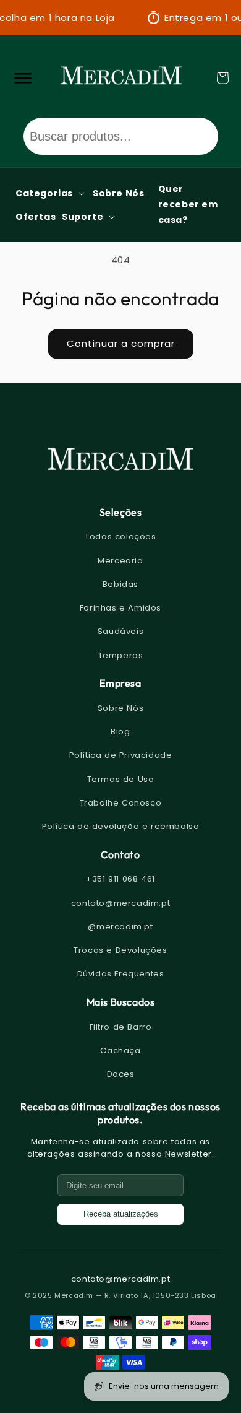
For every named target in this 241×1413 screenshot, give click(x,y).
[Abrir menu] (22, 78)
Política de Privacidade (120, 755)
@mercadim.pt (120, 927)
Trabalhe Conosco (121, 803)
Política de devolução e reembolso (121, 826)
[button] (222, 78)
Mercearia (120, 561)
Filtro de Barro (121, 1027)
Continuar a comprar (121, 343)
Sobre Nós (120, 708)
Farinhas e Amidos (120, 608)
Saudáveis (120, 631)
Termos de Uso (120, 779)
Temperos (120, 655)
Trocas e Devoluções (120, 950)
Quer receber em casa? (188, 204)
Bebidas (120, 584)
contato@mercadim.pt (120, 903)
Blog (120, 731)
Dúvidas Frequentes (120, 974)
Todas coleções (120, 536)
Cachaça (120, 1050)
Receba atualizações (120, 1214)
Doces (121, 1074)
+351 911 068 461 (120, 879)
